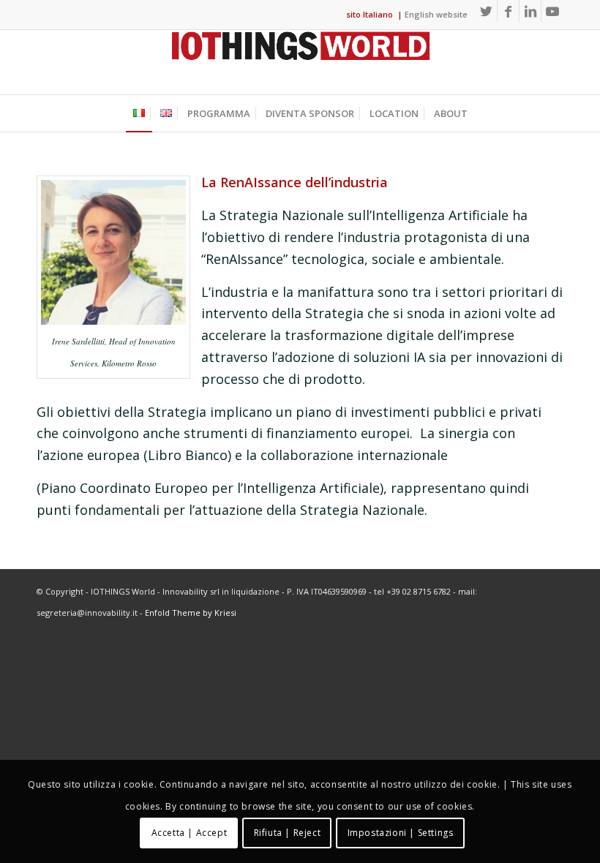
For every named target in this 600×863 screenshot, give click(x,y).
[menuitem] (139, 113)
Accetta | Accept (189, 832)
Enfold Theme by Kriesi (190, 612)
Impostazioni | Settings (401, 832)
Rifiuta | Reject (287, 832)
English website (436, 14)
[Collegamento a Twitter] (486, 11)
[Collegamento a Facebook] (508, 11)
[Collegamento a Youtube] (552, 11)
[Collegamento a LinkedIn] (530, 11)
